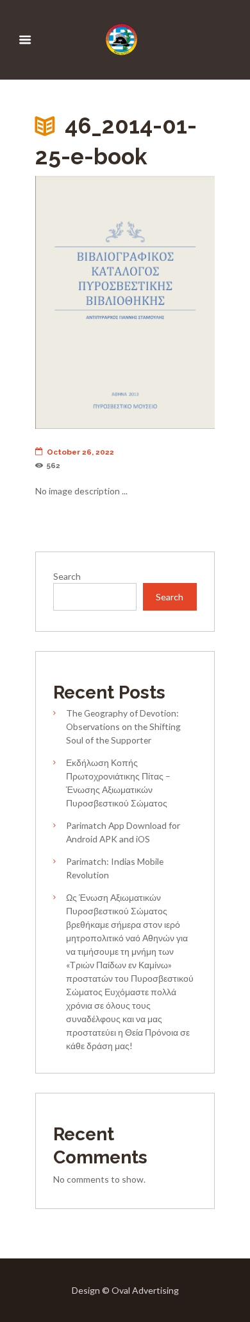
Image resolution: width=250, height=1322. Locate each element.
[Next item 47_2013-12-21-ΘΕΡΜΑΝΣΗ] (170, 302)
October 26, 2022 (80, 452)
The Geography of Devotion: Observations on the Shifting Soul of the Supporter (123, 726)
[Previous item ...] (80, 302)
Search (67, 576)
